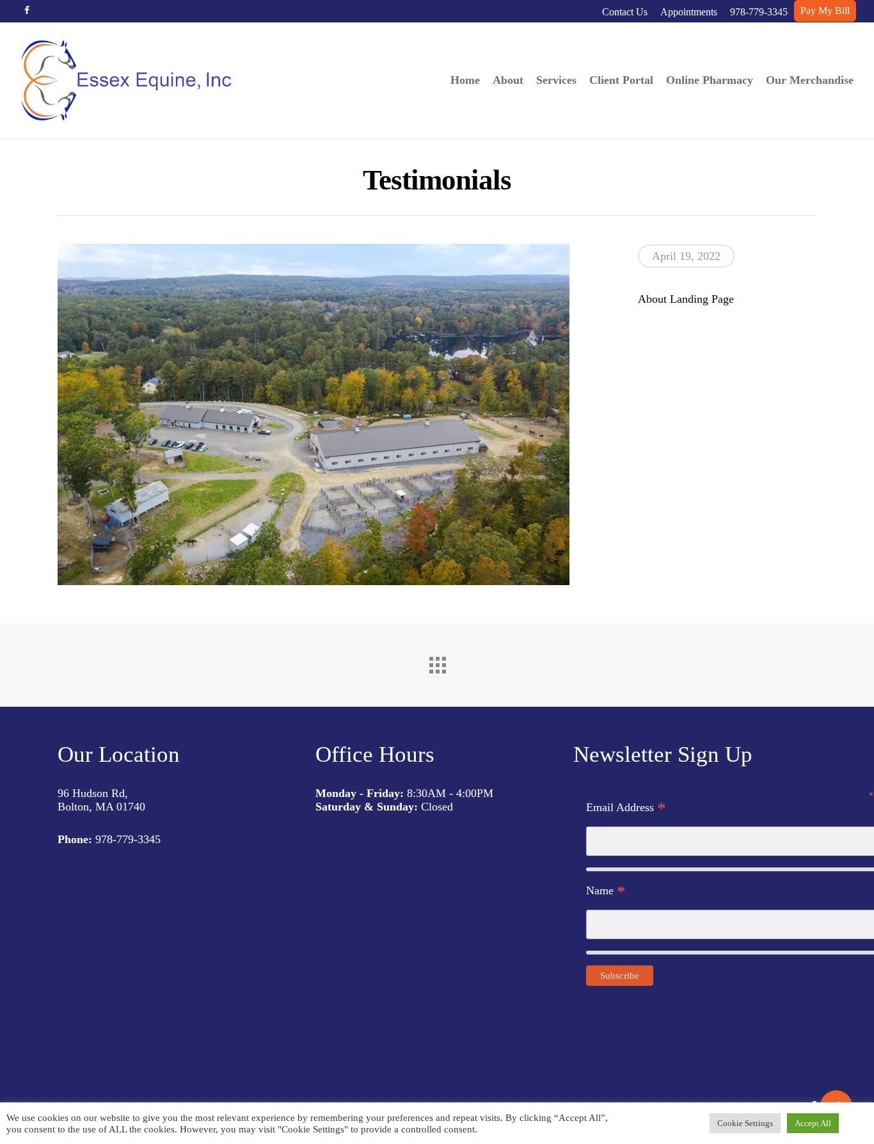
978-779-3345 (128, 839)
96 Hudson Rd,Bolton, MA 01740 (101, 800)
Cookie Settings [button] (745, 1123)
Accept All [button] (813, 1123)
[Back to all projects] (437, 662)
